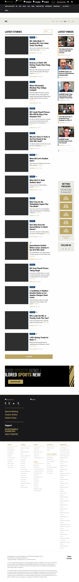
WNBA (33, 6)
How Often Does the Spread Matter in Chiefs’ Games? (39, 227)
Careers (48, 450)
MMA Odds (9, 461)
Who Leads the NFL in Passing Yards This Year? (39, 317)
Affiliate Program (50, 448)
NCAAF (24, 6)
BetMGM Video (62, 55)
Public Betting (40, 6)
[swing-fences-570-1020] (66, 164)
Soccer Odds (10, 465)
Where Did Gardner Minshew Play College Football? (38, 87)
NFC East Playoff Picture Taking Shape (39, 269)
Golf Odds (9, 455)
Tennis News (23, 481)
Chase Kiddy (32, 103)
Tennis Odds (10, 467)
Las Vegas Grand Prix (38, 471)
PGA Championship (38, 477)
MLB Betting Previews (66, 231)
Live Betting (10, 459)
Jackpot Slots (37, 448)
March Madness (37, 490)
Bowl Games (36, 465)
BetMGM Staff (33, 53)
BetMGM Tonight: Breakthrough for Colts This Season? (65, 141)
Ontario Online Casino (38, 457)
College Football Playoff (39, 469)
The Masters (36, 480)
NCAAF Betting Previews (66, 206)
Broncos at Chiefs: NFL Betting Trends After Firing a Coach (40, 65)
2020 (73, 21)
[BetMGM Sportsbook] (10, 2)
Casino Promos (63, 448)
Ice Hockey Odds (11, 457)
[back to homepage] (19, 2)
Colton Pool (32, 127)
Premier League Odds (25, 471)
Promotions (56, 6)
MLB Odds (23, 459)
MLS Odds (23, 461)
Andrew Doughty (33, 76)
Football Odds (10, 453)
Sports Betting (11, 411)
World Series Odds (38, 488)
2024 (57, 21)
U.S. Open (36, 482)
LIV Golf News (24, 457)
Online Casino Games (38, 452)
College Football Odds (25, 455)
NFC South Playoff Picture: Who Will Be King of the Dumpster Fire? (40, 114)
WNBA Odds (23, 473)
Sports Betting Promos (65, 450)
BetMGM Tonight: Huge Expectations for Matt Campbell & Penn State (65, 96)
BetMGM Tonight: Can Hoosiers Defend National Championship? (66, 73)
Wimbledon (36, 484)
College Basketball (38, 473)
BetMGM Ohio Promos (65, 524)
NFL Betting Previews (66, 198)
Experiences (48, 6)
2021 (69, 21)
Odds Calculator (9, 6)
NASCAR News (24, 477)
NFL (17, 6)
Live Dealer (36, 450)
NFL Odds (23, 465)
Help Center (11, 434)
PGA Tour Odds (24, 469)
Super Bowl (36, 478)
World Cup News (24, 487)
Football (32, 37)
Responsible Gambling (11, 430)
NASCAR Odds (10, 463)
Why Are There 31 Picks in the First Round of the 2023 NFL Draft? (40, 139)
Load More (29, 356)
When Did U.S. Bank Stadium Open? (37, 181)
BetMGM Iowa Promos (65, 473)
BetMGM (31, 148)
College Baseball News (26, 483)
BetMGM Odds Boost (64, 455)
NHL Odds (23, 467)
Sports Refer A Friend (64, 452)
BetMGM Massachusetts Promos (63, 493)
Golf (29, 6)
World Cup (36, 486)
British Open (36, 467)
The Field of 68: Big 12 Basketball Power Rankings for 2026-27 (65, 118)
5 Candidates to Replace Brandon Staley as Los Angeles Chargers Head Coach (39, 294)
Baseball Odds (10, 448)
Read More (43, 50)
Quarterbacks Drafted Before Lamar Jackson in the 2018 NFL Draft (39, 247)
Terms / (69, 556)
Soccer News (23, 479)
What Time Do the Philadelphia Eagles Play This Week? (39, 204)
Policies (69, 558)
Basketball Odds (11, 450)
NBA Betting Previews (66, 214)
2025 (53, 21)
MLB (20, 6)
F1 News (22, 485)
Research (49, 465)
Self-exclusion (50, 469)
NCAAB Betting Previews (66, 222)
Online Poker (11, 418)
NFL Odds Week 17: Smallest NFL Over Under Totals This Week (39, 43)
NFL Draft (36, 475)
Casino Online (11, 414)
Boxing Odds (10, 452)
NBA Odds (23, 463)
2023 (61, 21)
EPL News (23, 475)
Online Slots (36, 455)
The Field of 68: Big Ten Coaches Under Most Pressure (66, 51)
